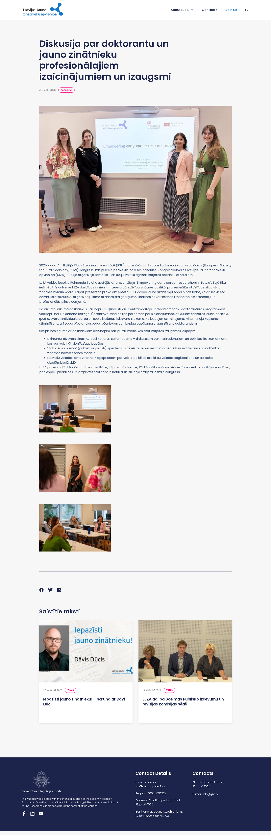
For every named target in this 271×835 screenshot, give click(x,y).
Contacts (209, 10)
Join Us (231, 10)
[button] (41, 590)
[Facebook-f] (24, 813)
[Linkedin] (32, 813)
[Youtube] (41, 813)
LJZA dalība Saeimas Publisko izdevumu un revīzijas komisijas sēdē (183, 702)
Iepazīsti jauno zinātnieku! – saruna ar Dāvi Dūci (84, 702)
